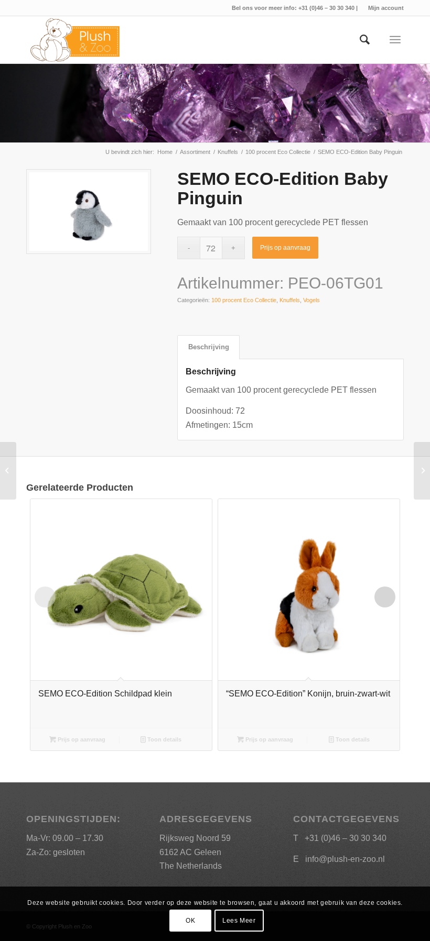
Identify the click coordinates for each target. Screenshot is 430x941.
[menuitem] (383, 7)
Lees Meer (238, 920)
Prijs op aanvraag (285, 247)
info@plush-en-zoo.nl (345, 859)
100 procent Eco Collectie (243, 300)
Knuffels (290, 300)
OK (190, 920)
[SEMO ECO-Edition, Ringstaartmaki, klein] (422, 471)
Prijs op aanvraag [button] (80, 739)
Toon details (163, 739)
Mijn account (386, 8)
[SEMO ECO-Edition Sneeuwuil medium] (8, 471)
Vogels (311, 300)
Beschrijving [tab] (208, 347)
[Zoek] (359, 39)
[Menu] (395, 40)
